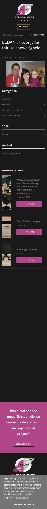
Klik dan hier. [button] (22, 498)
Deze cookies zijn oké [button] (24, 504)
